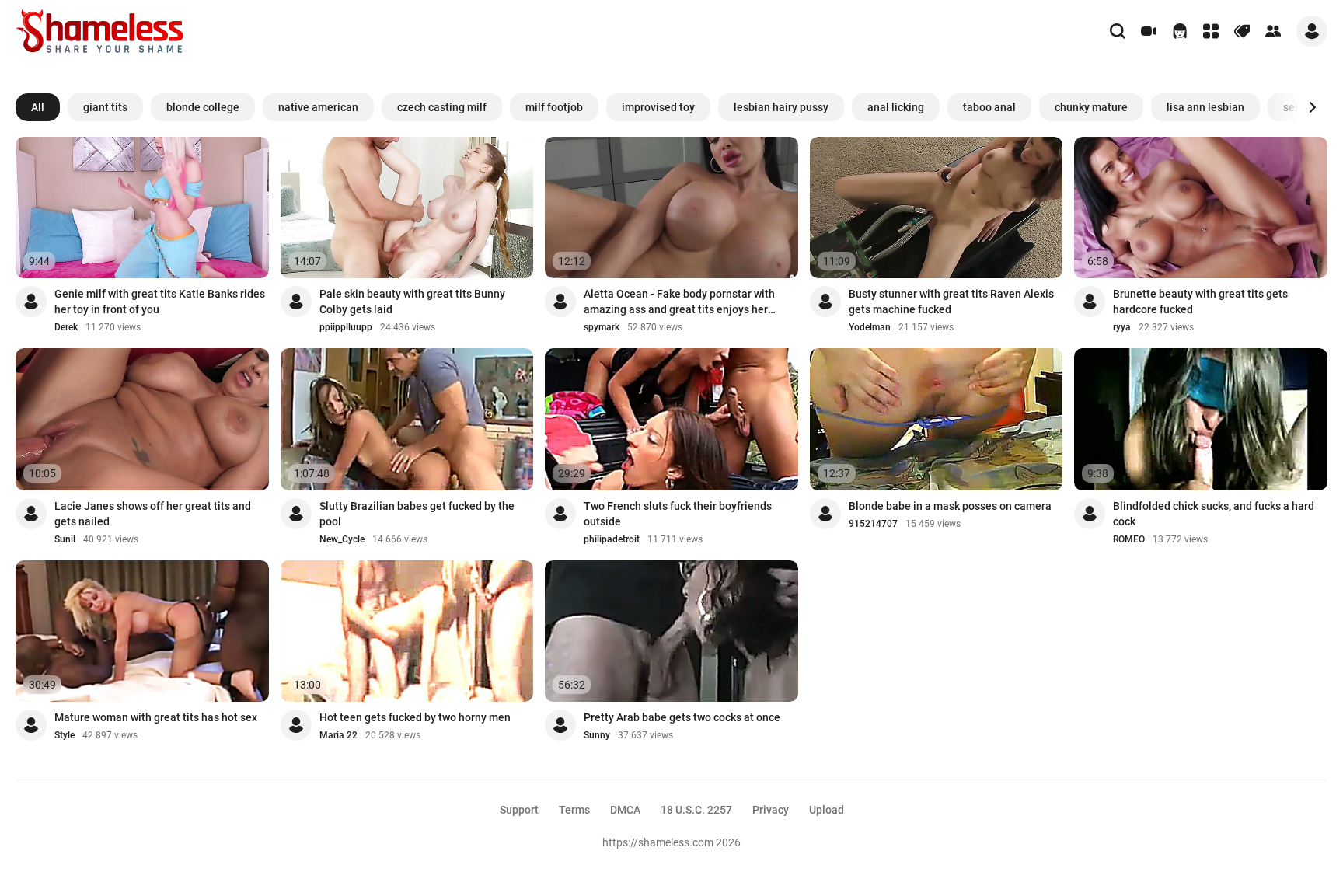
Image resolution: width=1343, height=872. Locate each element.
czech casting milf (442, 107)
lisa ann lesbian (1205, 107)
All (37, 107)
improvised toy (658, 107)
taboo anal (989, 107)
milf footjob (554, 107)
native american (318, 107)
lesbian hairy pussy (781, 107)
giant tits (105, 107)
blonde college (202, 107)
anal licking (895, 107)
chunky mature (1091, 107)
